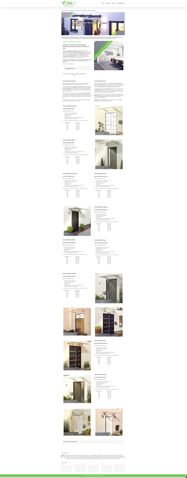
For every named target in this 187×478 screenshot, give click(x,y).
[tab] (74, 74)
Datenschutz (99, 475)
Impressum (95, 475)
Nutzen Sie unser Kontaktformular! (70, 441)
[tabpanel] (93, 259)
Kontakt (102, 475)
